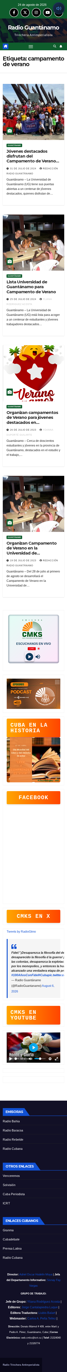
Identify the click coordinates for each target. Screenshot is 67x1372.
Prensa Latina (12, 1248)
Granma (8, 1230)
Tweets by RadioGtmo (21, 931)
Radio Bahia (11, 1121)
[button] (54, 46)
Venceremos (11, 1175)
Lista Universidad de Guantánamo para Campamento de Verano (31, 286)
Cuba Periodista (14, 1194)
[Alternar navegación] (31, 46)
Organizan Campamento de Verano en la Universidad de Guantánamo (32, 550)
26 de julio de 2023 (23, 430)
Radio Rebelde (13, 1139)
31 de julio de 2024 (23, 168)
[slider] (17, 1058)
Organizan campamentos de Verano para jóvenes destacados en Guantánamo (32, 420)
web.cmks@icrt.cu (31, 1337)
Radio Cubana (13, 1148)
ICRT (6, 1203)
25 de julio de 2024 (23, 299)
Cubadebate (11, 1239)
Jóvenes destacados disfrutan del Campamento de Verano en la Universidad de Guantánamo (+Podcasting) (31, 163)
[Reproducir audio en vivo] (59, 8)
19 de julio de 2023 (23, 560)
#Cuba (43, 975)
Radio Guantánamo (33, 27)
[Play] (29, 656)
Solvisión (9, 1185)
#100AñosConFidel (25, 975)
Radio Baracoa (13, 1130)
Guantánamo (14, 145)
